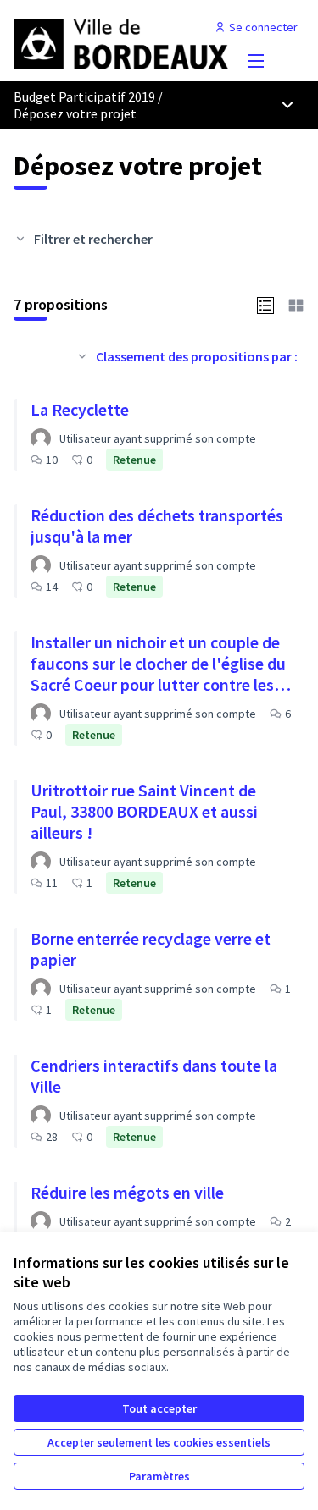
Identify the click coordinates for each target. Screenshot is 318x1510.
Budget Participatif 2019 (84, 96)
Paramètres (159, 1476)
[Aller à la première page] (121, 42)
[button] (265, 304)
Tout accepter (159, 1408)
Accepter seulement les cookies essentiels (159, 1442)
